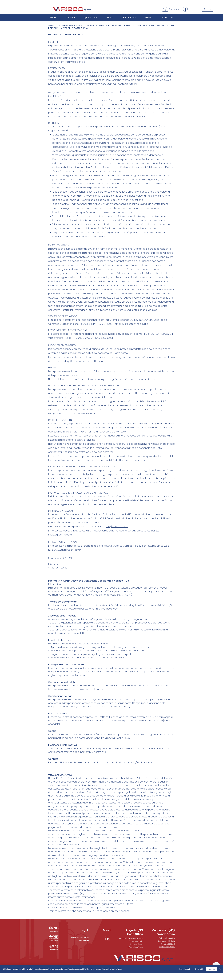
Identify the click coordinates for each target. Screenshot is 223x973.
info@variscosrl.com (117, 526)
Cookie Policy (122, 738)
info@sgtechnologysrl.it (61, 534)
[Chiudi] (219, 969)
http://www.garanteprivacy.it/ (64, 549)
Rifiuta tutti (198, 969)
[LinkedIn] (107, 938)
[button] (91, 17)
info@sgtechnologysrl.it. (135, 323)
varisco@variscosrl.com (140, 762)
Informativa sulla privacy (112, 969)
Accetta (212, 969)
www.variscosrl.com (130, 71)
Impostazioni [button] (184, 969)
